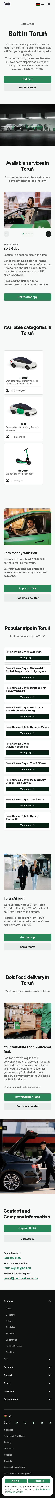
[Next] (48, 234)
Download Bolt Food (27, 1096)
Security (8, 1461)
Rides (8, 1308)
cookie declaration (41, 1489)
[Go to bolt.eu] (7, 4)
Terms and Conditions (14, 1436)
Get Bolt (27, 79)
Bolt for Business (14, 1346)
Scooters (10, 1315)
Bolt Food (10, 1333)
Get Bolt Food (27, 87)
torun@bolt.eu (12, 1257)
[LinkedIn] (42, 1422)
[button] (27, 1302)
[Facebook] (16, 1422)
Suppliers (8, 1430)
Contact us (27, 1238)
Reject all (39, 1480)
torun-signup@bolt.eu (17, 1268)
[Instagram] (33, 1422)
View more (25, 658)
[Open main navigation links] (48, 4)
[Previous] (6, 234)
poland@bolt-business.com (21, 1278)
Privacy (7, 1442)
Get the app (27, 937)
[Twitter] (25, 1422)
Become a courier (28, 597)
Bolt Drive (10, 1327)
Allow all (16, 1480)
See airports (27, 946)
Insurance (8, 1448)
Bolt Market (11, 1339)
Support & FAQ (27, 1228)
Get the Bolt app (27, 297)
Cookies (8, 1454)
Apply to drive (27, 588)
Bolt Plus (10, 1352)
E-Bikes (9, 1321)
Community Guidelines (14, 1467)
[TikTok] (50, 1422)
